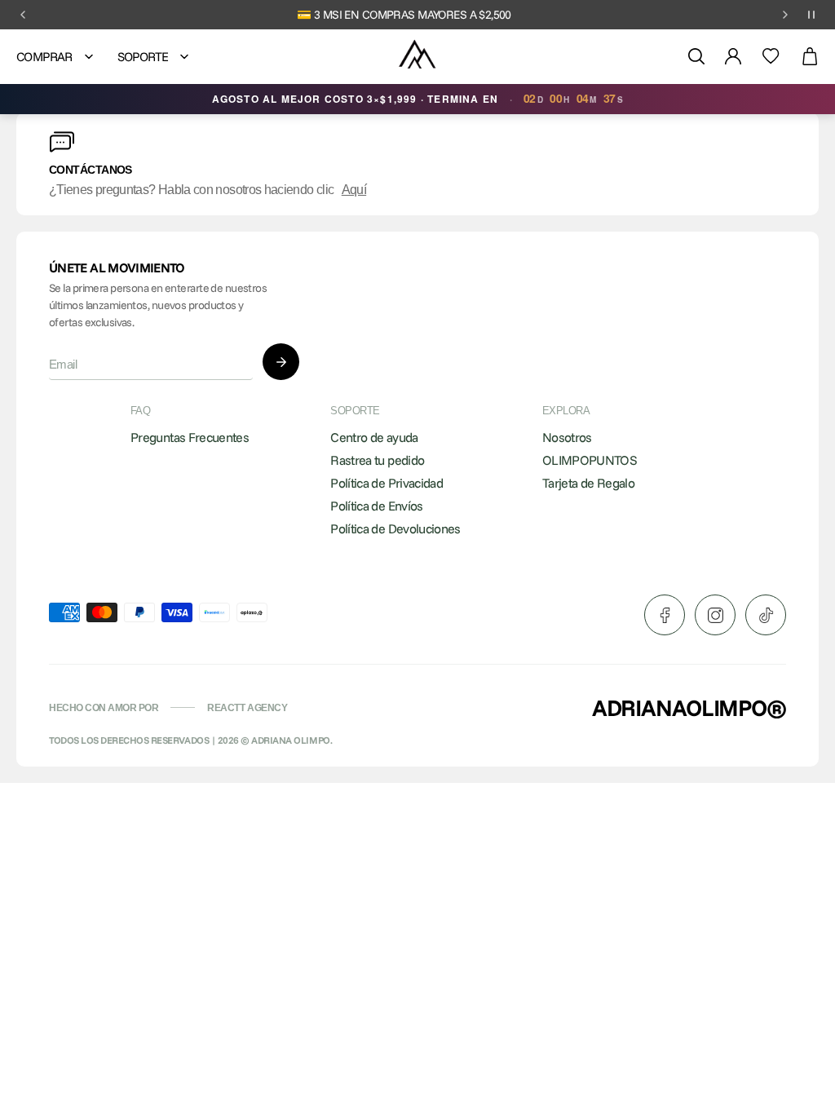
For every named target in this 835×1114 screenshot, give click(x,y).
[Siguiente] (785, 15)
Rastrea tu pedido (377, 460)
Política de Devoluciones (395, 528)
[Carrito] (810, 56)
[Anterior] (22, 15)
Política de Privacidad (386, 483)
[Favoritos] (771, 56)
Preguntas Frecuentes (189, 437)
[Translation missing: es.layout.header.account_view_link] (733, 56)
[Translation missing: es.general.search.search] (696, 56)
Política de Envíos (376, 505)
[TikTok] (765, 615)
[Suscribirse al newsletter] (281, 361)
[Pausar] (811, 15)
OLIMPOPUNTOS (589, 460)
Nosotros (567, 437)
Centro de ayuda (374, 437)
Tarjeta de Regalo (588, 483)
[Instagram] (715, 615)
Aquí (354, 190)
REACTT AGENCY (247, 708)
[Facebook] (664, 615)
